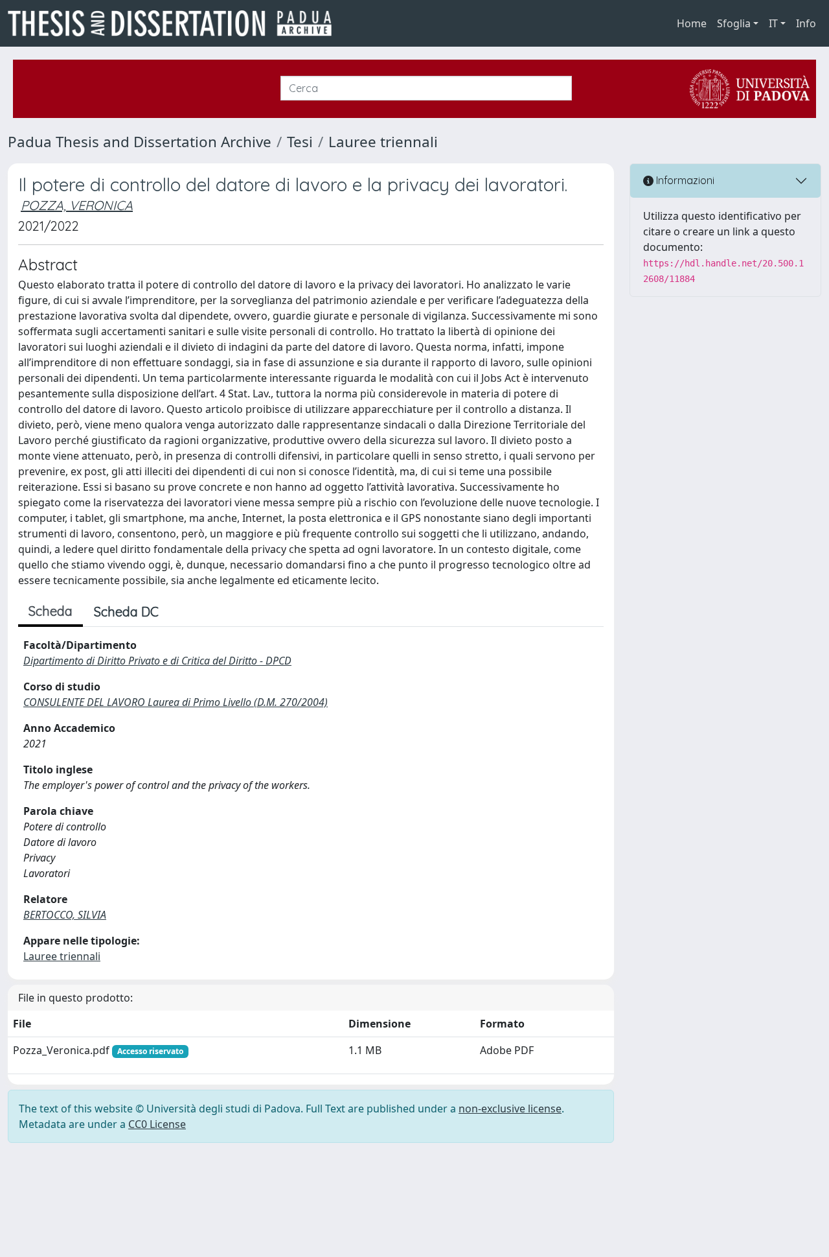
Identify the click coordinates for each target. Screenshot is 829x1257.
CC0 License (157, 1124)
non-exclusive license (510, 1108)
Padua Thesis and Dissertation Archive (139, 142)
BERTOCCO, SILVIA (64, 915)
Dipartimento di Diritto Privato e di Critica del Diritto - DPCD (157, 660)
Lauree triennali (383, 142)
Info (806, 23)
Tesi (300, 142)
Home (692, 23)
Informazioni (683, 180)
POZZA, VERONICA (77, 205)
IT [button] (773, 23)
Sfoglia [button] (734, 23)
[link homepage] (175, 23)
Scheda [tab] (50, 611)
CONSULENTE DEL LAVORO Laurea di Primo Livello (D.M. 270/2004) (175, 702)
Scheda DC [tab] (126, 612)
